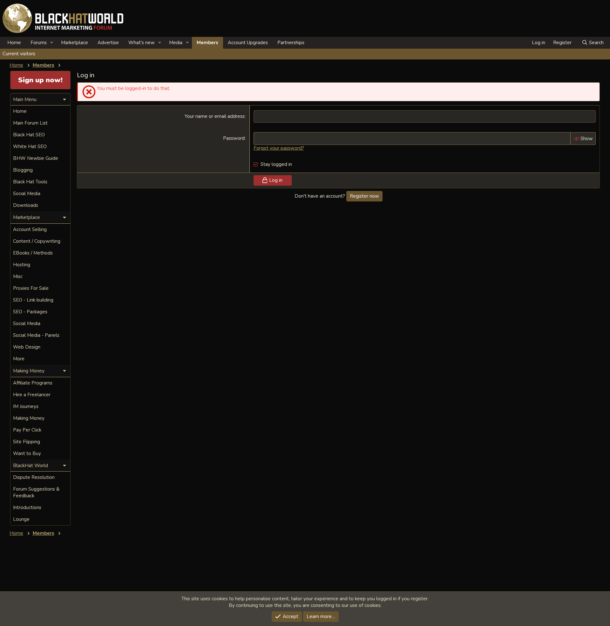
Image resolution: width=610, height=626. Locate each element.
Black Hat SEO (29, 135)
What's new (141, 42)
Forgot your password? (279, 148)
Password (234, 138)
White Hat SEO (30, 146)
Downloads (25, 205)
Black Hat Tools (30, 182)
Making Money (28, 418)
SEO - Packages (30, 312)
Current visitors (19, 54)
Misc (18, 276)
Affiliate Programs (32, 383)
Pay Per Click (27, 430)
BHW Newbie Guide (35, 158)
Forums (38, 42)
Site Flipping (26, 442)
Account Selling (30, 229)
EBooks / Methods (33, 253)
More (18, 359)
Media (175, 42)
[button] (51, 43)
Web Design (26, 347)
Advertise (108, 42)
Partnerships (290, 42)
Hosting (21, 265)
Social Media (26, 193)
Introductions (27, 507)
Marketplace (74, 42)
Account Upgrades (248, 42)
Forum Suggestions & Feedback (36, 492)
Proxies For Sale (31, 288)
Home (14, 42)
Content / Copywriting (36, 241)
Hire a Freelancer (32, 394)
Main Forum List (30, 123)
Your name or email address (215, 116)
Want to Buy (27, 453)
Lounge (21, 519)
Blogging (23, 170)
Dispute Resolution (34, 477)
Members (207, 42)
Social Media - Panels (36, 335)
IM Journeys (25, 406)
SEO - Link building (33, 300)
